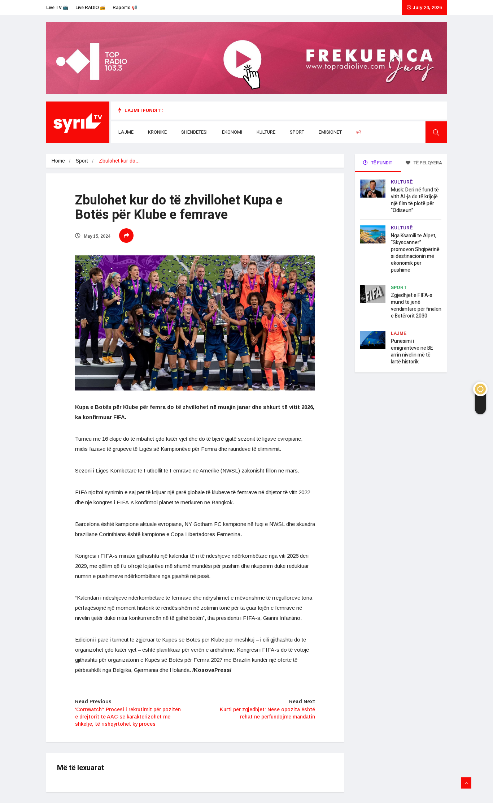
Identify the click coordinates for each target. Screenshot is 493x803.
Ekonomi (232, 132)
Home (58, 161)
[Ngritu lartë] (466, 783)
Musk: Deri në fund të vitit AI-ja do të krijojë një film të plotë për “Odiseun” (415, 200)
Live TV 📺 (57, 7)
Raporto (373, 132)
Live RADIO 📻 (90, 7)
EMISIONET (330, 132)
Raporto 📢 (125, 7)
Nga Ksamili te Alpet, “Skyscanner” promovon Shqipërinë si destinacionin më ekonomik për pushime (415, 253)
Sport (297, 132)
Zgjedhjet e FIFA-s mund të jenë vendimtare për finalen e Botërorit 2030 (416, 306)
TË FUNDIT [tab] (381, 162)
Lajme (126, 132)
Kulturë (266, 132)
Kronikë (157, 132)
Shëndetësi (194, 132)
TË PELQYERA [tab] (427, 162)
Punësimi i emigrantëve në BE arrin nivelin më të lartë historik (412, 351)
